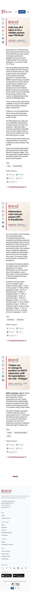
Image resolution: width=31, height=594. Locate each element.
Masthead (4, 527)
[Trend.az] (6, 11)
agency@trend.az (5, 507)
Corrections (4, 535)
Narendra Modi (17, 166)
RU (18, 588)
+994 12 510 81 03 (5, 505)
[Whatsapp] (2, 568)
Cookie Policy (4, 559)
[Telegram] (18, 568)
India (8, 166)
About (3, 525)
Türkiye (9, 432)
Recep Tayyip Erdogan (21, 432)
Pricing (3, 542)
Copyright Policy (5, 556)
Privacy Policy (5, 554)
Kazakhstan (10, 319)
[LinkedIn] (21, 568)
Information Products (7, 544)
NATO (9, 436)
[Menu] (28, 12)
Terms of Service (5, 551)
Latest (3, 515)
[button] (3, 19)
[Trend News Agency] (6, 491)
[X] (10, 568)
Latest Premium (5, 518)
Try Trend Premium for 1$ (17, 187)
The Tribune (10, 64)
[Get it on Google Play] (18, 575)
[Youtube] (14, 568)
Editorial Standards (6, 532)
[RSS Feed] (25, 568)
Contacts (3, 530)
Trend (16, 62)
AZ (15, 588)
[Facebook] (6, 568)
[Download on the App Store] (6, 575)
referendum (20, 319)
